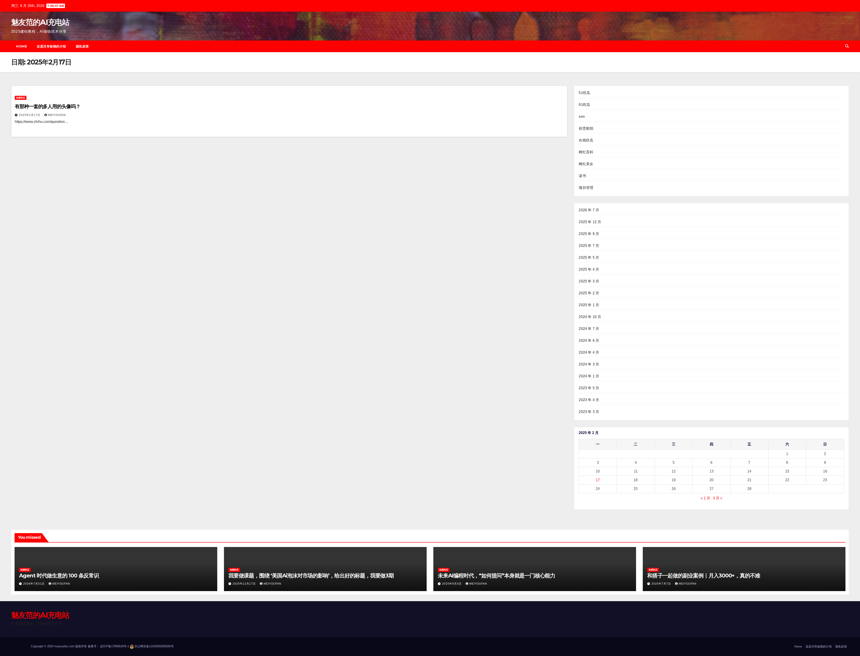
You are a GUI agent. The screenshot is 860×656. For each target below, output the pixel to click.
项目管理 (586, 188)
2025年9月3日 (452, 583)
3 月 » (717, 498)
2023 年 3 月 (589, 412)
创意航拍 (586, 128)
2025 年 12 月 (590, 222)
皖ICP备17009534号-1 (114, 646)
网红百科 (586, 152)
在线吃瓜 (20, 97)
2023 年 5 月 (589, 388)
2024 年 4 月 (589, 352)
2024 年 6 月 (589, 340)
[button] (847, 46)
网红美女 (586, 164)
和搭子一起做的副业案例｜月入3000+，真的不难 (703, 575)
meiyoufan (57, 115)
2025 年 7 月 (589, 246)
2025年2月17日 (30, 115)
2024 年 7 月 (589, 329)
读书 (582, 176)
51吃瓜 (584, 93)
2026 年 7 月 (589, 210)
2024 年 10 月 (590, 317)
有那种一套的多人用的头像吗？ (47, 106)
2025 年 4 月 (589, 269)
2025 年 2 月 (589, 293)
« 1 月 (705, 498)
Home (21, 46)
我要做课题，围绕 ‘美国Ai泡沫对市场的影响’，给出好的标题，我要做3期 (311, 575)
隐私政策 (82, 46)
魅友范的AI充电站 (40, 22)
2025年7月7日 (661, 583)
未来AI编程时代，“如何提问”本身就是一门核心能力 (496, 575)
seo (582, 116)
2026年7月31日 (34, 583)
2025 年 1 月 (589, 305)
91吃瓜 (584, 105)
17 (598, 480)
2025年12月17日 (245, 583)
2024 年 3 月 (589, 364)
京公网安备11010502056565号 (154, 646)
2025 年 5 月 (589, 257)
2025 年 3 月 (589, 281)
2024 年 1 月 (589, 376)
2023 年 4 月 (589, 400)
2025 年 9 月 (589, 234)
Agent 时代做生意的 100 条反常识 (59, 575)
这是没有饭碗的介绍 (51, 46)
